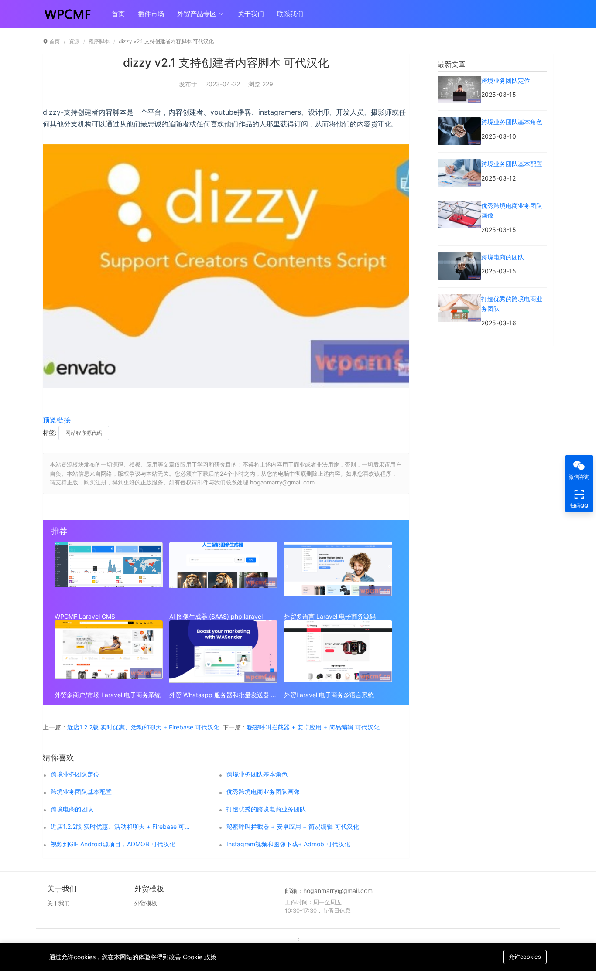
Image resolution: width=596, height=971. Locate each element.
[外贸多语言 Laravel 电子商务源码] (338, 575)
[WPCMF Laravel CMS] (109, 575)
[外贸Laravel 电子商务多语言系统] (338, 653)
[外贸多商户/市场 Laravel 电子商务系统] (109, 653)
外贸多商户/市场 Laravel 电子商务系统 (108, 694)
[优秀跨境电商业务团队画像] (459, 205)
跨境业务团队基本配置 (81, 792)
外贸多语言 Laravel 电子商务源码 (330, 616)
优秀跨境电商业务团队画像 (263, 792)
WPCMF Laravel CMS (85, 616)
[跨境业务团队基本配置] (459, 163)
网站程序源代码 (83, 432)
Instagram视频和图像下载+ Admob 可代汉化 (288, 844)
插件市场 (151, 14)
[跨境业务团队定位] (459, 80)
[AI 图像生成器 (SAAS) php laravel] (223, 575)
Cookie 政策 (199, 957)
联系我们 (290, 14)
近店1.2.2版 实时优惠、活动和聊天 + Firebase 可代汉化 (143, 727)
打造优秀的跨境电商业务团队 (266, 809)
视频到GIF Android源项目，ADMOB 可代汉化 (113, 844)
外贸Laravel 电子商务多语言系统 (329, 694)
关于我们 (251, 14)
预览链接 (57, 420)
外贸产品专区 (197, 14)
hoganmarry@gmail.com (338, 890)
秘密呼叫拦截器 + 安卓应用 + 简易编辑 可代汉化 (313, 727)
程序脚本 (99, 41)
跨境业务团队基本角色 (257, 774)
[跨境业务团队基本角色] (459, 122)
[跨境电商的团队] (459, 257)
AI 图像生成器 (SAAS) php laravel (216, 616)
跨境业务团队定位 (75, 774)
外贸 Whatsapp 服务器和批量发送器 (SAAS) (223, 694)
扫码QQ (579, 505)
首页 (118, 14)
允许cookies (525, 956)
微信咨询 (579, 477)
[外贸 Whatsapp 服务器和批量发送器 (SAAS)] (223, 653)
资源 (74, 41)
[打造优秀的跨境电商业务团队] (459, 299)
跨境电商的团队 (72, 809)
